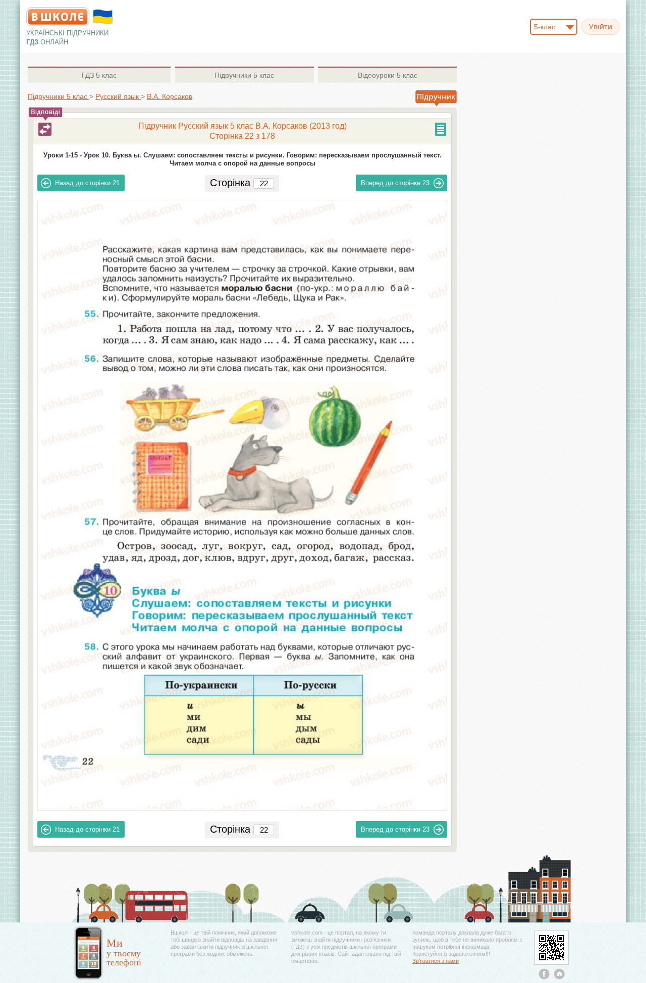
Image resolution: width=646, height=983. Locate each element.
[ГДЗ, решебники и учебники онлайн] (57, 16)
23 (395, 183)
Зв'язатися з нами (435, 961)
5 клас (99, 75)
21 (87, 183)
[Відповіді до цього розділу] (44, 129)
